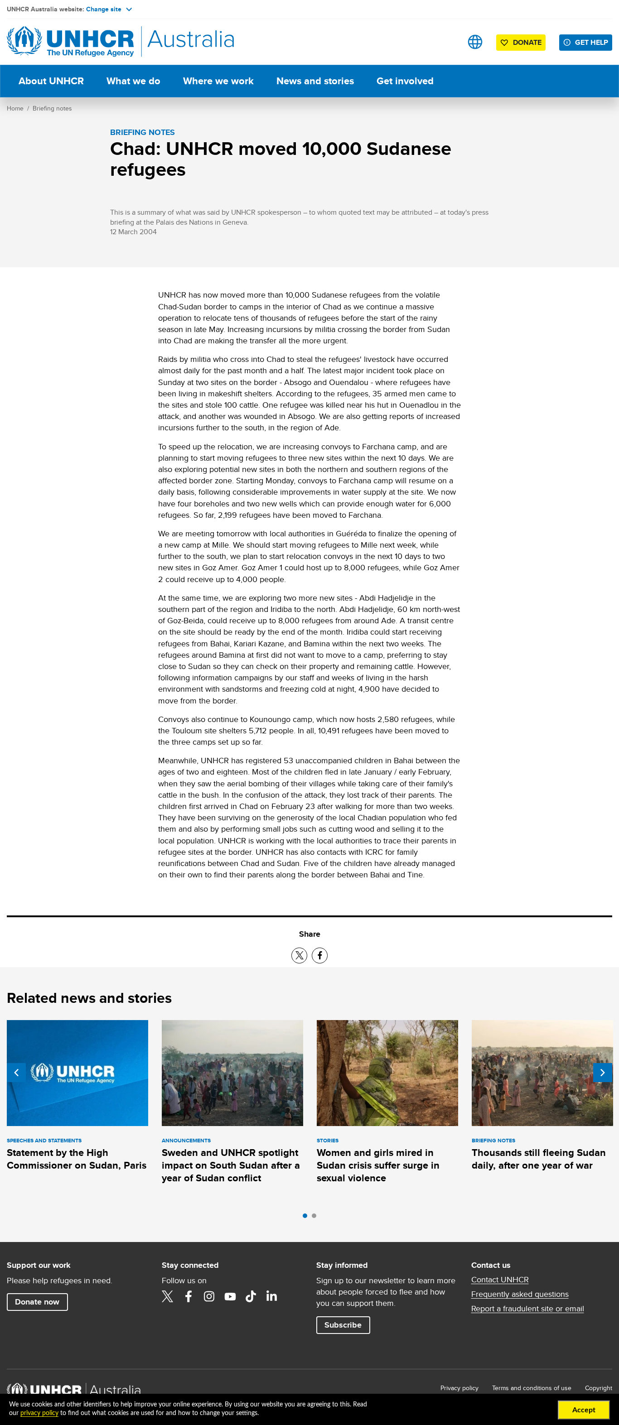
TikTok (251, 1296)
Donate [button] (527, 42)
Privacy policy (459, 1387)
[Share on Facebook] (320, 955)
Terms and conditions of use (531, 1387)
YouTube (230, 1296)
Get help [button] (591, 42)
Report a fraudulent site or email (527, 1309)
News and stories (315, 80)
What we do (133, 80)
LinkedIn (272, 1296)
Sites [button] (475, 41)
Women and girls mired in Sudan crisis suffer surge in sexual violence (378, 1165)
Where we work (218, 80)
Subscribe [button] (343, 1325)
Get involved (405, 80)
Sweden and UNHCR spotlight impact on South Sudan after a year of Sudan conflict (231, 1165)
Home (15, 108)
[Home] (70, 42)
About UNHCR (51, 80)
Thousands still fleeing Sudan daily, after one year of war (539, 1159)
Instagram (209, 1296)
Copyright (598, 1387)
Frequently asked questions (520, 1294)
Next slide (602, 1072)
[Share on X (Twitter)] (299, 955)
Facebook (188, 1296)
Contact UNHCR (500, 1280)
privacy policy (39, 1413)
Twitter (168, 1296)
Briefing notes (52, 108)
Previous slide (16, 1072)
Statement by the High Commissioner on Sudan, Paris (76, 1159)
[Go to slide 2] (316, 1218)
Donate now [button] (37, 1302)
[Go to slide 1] (307, 1218)
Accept (583, 1410)
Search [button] (446, 41)
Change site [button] (103, 9)
